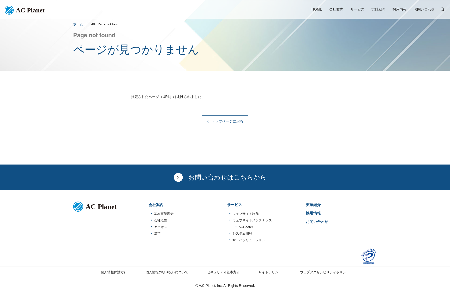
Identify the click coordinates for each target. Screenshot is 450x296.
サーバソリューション (248, 240)
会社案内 (156, 205)
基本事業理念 (164, 214)
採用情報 (313, 213)
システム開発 (242, 233)
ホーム (78, 24)
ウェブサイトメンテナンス (252, 220)
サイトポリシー (270, 272)
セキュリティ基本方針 (223, 272)
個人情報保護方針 (114, 272)
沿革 (157, 233)
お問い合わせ (317, 222)
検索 (443, 9)
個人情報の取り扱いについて (167, 272)
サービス (234, 205)
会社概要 (160, 220)
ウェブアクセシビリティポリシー (324, 272)
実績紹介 (313, 205)
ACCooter (246, 227)
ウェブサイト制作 (245, 214)
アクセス (160, 227)
